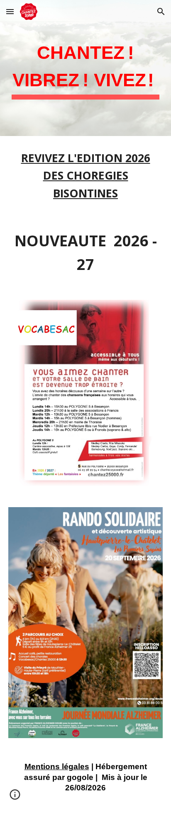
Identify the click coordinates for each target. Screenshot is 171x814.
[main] (85, 68)
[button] (10, 11)
